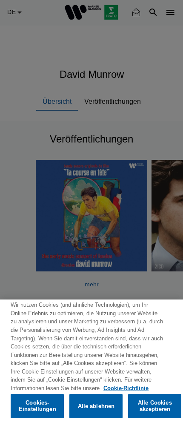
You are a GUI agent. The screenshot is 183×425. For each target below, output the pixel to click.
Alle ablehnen (96, 406)
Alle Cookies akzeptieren (155, 406)
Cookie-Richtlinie (126, 388)
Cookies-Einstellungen (37, 406)
